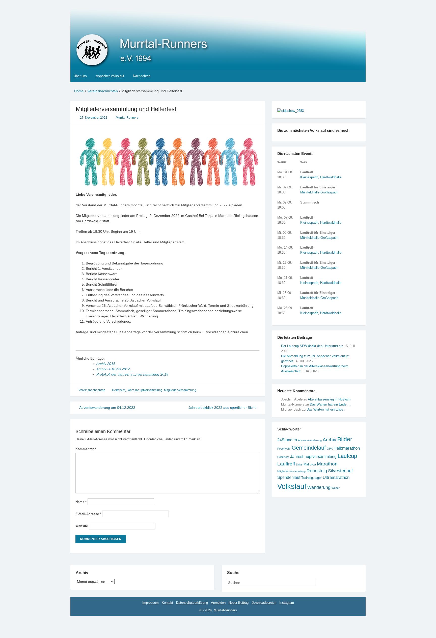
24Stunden (287, 440)
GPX (330, 448)
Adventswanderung (310, 440)
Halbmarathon (347, 448)
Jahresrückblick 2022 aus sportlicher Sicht (222, 408)
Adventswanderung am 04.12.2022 (106, 408)
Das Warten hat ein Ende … (330, 404)
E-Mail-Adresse (88, 514)
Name (81, 502)
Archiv (329, 439)
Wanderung (319, 487)
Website (81, 526)
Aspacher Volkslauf (110, 76)
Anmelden (218, 603)
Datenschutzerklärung (192, 603)
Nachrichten (141, 76)
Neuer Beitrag (239, 603)
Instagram (286, 603)
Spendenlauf (288, 477)
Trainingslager (311, 478)
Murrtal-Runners (127, 117)
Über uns (80, 76)
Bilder (344, 439)
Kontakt (167, 603)
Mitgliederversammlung (180, 390)
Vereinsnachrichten (92, 390)
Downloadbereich (264, 603)
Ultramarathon (336, 477)
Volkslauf (291, 486)
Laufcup (347, 456)
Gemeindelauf (309, 448)
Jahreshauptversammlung (144, 390)
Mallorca (310, 464)
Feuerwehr (284, 448)
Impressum (150, 603)
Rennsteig (317, 470)
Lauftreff (286, 463)
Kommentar (85, 449)
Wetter (336, 487)
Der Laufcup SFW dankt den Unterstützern (312, 346)
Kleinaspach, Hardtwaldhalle (320, 177)
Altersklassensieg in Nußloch (329, 399)
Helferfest (118, 390)
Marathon (327, 463)
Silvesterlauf (340, 470)
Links (299, 464)
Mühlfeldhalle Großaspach (319, 192)
